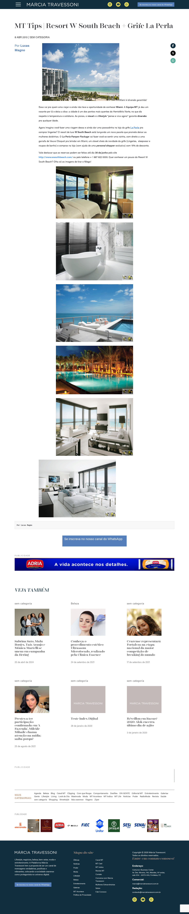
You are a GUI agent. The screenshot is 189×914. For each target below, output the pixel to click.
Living (54, 796)
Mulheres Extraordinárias (105, 884)
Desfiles (114, 793)
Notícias (127, 796)
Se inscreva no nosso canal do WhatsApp (156, 4)
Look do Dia (63, 796)
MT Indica (108, 796)
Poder (135, 796)
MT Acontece (96, 796)
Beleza (46, 793)
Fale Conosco (101, 891)
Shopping (53, 799)
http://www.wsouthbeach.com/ (56, 157)
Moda (85, 796)
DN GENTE (124, 793)
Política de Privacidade (82, 894)
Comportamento (100, 793)
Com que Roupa (84, 793)
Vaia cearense (77, 799)
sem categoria (40, 799)
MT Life (117, 796)
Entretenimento (152, 793)
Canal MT (61, 793)
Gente (37, 796)
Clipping (71, 793)
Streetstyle (64, 799)
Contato (99, 874)
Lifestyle (45, 796)
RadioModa (145, 796)
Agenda (37, 793)
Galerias (164, 793)
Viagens (89, 799)
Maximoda (76, 796)
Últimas (76, 860)
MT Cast (99, 863)
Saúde (163, 796)
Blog (53, 793)
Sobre (98, 888)
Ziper (96, 799)
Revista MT (100, 870)
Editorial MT (137, 793)
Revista (155, 796)
